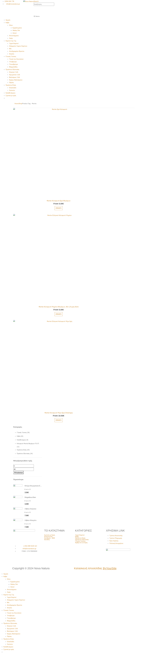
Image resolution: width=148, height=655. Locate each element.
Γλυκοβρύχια (13, 64)
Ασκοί (14, 33)
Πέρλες (11, 82)
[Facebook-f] (16, 559)
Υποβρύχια (13, 62)
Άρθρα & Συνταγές (81, 542)
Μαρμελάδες (13, 67)
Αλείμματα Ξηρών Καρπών (18, 46)
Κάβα (7, 22)
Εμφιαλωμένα (17, 28)
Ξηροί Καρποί (13, 43)
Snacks (11, 54)
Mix (10, 48)
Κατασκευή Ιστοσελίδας (95, 568)
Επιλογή (58, 208)
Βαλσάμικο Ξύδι (14, 77)
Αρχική (8, 20)
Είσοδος (47, 539)
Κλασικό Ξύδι (13, 72)
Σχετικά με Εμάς (49, 535)
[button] (36, 1)
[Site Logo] (28, 1)
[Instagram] (22, 559)
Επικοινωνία (48, 536)
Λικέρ (11, 38)
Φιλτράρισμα (18, 472)
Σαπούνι (12, 90)
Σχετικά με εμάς (11, 95)
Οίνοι (11, 25)
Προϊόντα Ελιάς (11, 85)
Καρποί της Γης (11, 41)
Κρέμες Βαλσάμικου (15, 80)
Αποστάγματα (14, 35)
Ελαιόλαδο (12, 88)
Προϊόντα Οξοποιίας (12, 69)
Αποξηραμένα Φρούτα (16, 51)
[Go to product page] (58, 153)
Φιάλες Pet (16, 30)
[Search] (55, 4)
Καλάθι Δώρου (10, 93)
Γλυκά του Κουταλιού (16, 59)
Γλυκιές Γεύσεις (11, 56)
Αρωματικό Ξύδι (14, 75)
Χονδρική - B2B (49, 538)
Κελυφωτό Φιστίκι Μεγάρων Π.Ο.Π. (28, 443)
